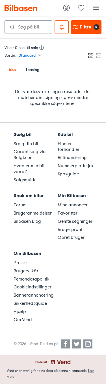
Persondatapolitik (31, 279)
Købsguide (68, 174)
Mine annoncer (73, 205)
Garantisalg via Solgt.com (30, 155)
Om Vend (23, 320)
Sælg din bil (26, 144)
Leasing (32, 69)
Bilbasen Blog (27, 221)
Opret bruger (71, 237)
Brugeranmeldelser (32, 213)
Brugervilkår (26, 271)
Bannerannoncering (32, 295)
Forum (20, 205)
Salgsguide (25, 180)
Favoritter (67, 213)
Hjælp (20, 311)
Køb (12, 69)
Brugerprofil (70, 229)
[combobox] (28, 27)
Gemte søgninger (75, 221)
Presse (20, 263)
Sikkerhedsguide (30, 303)
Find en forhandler (68, 147)
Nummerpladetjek (76, 166)
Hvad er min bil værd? (29, 169)
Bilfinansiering (72, 158)
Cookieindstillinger (32, 287)
